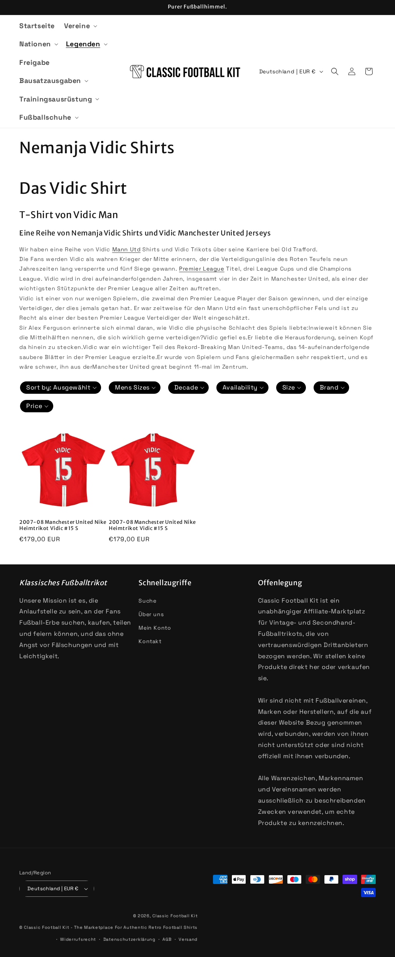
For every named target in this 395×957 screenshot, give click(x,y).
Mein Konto (154, 627)
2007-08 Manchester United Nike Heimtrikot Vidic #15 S (62, 525)
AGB (166, 939)
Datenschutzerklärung (129, 939)
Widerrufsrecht (78, 939)
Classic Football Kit (175, 915)
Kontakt (149, 641)
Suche (147, 600)
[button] (79, 26)
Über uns (151, 614)
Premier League (201, 268)
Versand (188, 939)
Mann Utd (126, 249)
